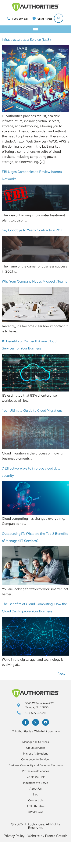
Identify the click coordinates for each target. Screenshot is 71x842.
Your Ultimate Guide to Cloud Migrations (32, 410)
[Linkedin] (45, 722)
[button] (36, 29)
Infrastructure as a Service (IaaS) (26, 39)
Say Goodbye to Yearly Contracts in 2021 (32, 230)
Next (63, 673)
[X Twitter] (35, 722)
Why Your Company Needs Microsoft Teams (34, 281)
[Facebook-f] (25, 722)
